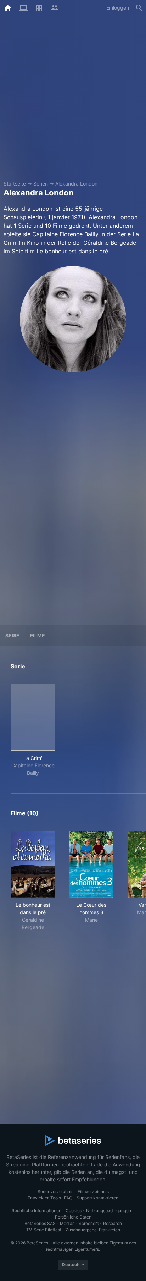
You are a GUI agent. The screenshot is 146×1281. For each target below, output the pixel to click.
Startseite (15, 184)
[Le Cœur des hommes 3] (91, 864)
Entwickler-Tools (44, 1197)
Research (112, 1223)
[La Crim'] (33, 717)
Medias (67, 1223)
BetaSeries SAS (40, 1223)
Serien (40, 184)
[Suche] (139, 8)
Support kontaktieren (97, 1197)
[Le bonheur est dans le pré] (33, 864)
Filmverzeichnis (93, 1191)
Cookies (74, 1210)
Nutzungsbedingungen (108, 1210)
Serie (12, 636)
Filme (37, 636)
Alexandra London (76, 184)
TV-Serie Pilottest (43, 1229)
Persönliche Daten (73, 1217)
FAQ (68, 1197)
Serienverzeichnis (55, 1191)
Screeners (89, 1223)
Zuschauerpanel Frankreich (93, 1229)
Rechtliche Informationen (36, 1210)
